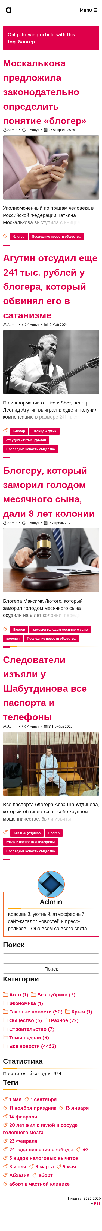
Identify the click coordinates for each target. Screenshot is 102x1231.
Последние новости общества (56, 236)
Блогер (19, 431)
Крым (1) (82, 1012)
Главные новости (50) (36, 1012)
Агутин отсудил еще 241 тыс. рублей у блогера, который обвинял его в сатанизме (50, 286)
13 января (77, 1108)
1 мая (15, 1099)
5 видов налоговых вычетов (44, 1158)
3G (85, 1149)
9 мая (69, 1166)
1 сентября (44, 1099)
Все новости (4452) (32, 1046)
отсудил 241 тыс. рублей (26, 440)
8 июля (17, 1166)
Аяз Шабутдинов (27, 833)
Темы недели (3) (29, 1037)
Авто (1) (18, 994)
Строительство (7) (31, 1029)
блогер (18, 236)
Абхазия (19, 1175)
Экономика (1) (26, 1003)
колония (13, 638)
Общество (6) (25, 1020)
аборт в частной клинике (39, 1184)
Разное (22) (65, 1020)
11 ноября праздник (32, 1108)
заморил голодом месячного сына (60, 629)
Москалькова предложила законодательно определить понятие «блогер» (44, 91)
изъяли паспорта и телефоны (30, 842)
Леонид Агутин (44, 431)
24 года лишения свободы (41, 1149)
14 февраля (23, 1117)
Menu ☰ (89, 10)
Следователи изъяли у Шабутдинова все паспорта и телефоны (45, 688)
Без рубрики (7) (56, 994)
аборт (46, 1175)
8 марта (44, 1166)
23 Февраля (23, 1141)
